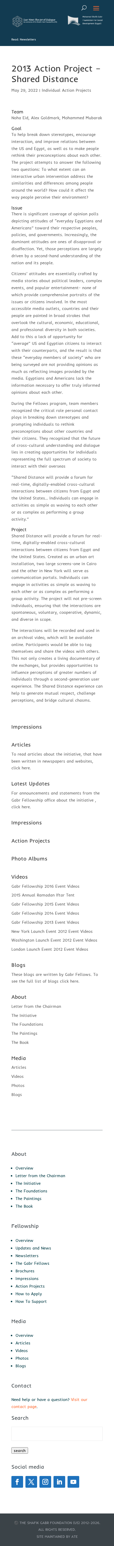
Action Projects (30, 1286)
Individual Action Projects (66, 90)
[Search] (84, 7)
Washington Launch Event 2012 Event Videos (54, 940)
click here (20, 768)
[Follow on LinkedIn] (59, 1482)
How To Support (31, 1301)
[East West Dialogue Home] (34, 25)
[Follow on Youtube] (73, 1482)
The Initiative (24, 1015)
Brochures (24, 1271)
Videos (17, 1076)
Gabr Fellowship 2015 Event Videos (45, 904)
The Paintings (24, 1033)
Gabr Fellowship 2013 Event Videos (45, 922)
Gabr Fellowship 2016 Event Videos (45, 886)
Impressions (27, 1278)
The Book (20, 1042)
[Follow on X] (31, 1482)
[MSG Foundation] (84, 24)
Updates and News (33, 1248)
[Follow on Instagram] (45, 1482)
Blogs (16, 1094)
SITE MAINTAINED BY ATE (57, 1536)
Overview (24, 1168)
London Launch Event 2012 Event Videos (49, 949)
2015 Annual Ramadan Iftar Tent (43, 895)
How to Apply (28, 1293)
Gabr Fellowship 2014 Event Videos (45, 913)
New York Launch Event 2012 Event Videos (52, 931)
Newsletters (27, 1255)
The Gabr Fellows (32, 1263)
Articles (18, 1067)
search (20, 1450)
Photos (18, 1085)
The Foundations (27, 1024)
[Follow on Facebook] (17, 1482)
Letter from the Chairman (36, 1006)
